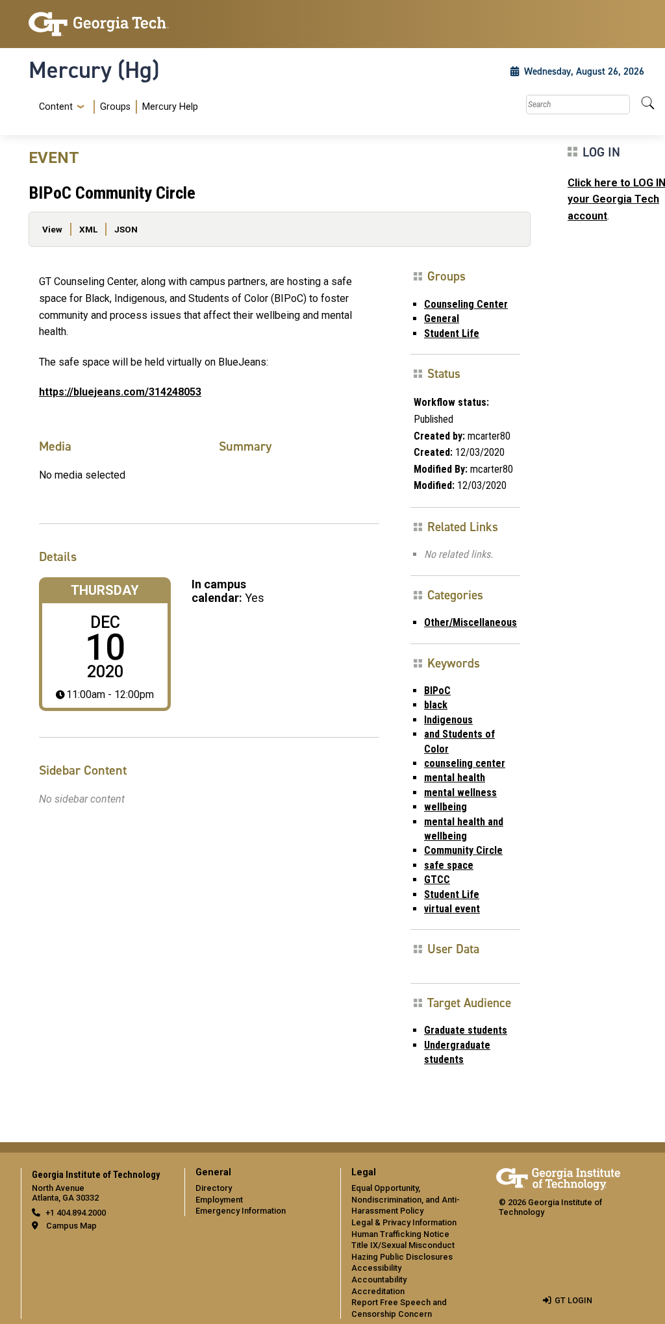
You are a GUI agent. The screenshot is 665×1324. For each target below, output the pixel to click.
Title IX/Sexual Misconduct (403, 1245)
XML (88, 229)
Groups (115, 106)
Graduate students (465, 1030)
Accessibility (376, 1268)
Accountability (379, 1279)
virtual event (452, 909)
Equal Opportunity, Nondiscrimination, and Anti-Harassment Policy (405, 1199)
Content (56, 107)
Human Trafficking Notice (400, 1234)
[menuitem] (116, 106)
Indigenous (448, 720)
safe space (448, 865)
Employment (219, 1200)
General (441, 318)
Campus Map (71, 1225)
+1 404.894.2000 (75, 1213)
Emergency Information (240, 1211)
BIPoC (437, 690)
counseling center (464, 763)
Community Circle (463, 850)
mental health (454, 777)
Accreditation (378, 1291)
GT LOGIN (573, 1300)
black (435, 705)
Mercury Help (170, 106)
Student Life (451, 333)
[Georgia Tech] (99, 24)
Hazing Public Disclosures (402, 1257)
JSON (126, 229)
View (52, 229)
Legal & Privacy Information (404, 1222)
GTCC (437, 879)
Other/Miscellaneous (470, 622)
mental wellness (460, 792)
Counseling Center (466, 304)
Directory (213, 1188)
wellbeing (445, 807)
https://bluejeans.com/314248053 (120, 392)
